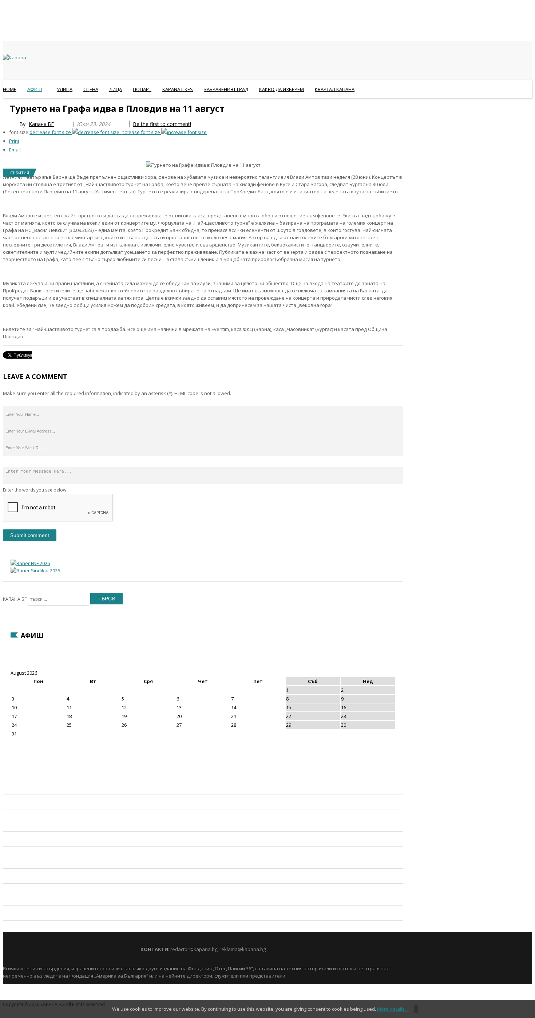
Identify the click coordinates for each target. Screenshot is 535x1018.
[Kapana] (14, 57)
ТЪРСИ (106, 598)
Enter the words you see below (34, 490)
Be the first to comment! (162, 124)
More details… (393, 1009)
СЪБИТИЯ (19, 172)
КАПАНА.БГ (15, 599)
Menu (6, 107)
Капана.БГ (41, 124)
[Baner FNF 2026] (30, 563)
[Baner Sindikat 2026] (35, 570)
